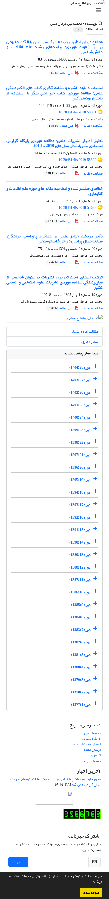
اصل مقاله (63, 72)
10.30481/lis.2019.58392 (77, 159)
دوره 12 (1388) (80, 567)
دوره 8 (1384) (81, 617)
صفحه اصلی (92, 732)
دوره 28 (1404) (80, 367)
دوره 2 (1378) (81, 692)
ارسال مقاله (92, 749)
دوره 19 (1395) (80, 480)
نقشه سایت (92, 760)
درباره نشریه (91, 738)
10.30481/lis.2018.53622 (77, 207)
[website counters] (82, 815)
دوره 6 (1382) (81, 642)
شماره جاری (89, 341)
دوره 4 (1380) (81, 667)
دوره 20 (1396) (80, 467)
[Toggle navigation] (56, 10)
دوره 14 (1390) (80, 542)
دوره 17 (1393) (80, 504)
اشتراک (18, 862)
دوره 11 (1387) (80, 579)
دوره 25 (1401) (80, 405)
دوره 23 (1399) (80, 430)
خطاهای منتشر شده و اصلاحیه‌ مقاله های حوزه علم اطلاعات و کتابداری (54, 190)
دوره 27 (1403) (80, 380)
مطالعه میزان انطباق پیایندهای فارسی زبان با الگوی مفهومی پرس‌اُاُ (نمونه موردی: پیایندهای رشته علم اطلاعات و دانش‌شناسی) (54, 47)
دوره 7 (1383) (81, 629)
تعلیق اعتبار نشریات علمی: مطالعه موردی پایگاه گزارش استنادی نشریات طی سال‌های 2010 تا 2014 (54, 143)
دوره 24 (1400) (80, 417)
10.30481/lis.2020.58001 (77, 112)
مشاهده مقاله (93, 72)
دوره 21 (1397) (80, 455)
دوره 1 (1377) (81, 704)
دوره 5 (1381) (81, 654)
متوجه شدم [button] (91, 892)
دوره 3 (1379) (81, 679)
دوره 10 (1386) (80, 592)
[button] (90, 882)
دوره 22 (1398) (80, 442)
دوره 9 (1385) (81, 604)
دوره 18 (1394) (80, 492)
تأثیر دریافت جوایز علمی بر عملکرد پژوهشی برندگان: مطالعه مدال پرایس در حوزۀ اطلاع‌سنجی (54, 238)
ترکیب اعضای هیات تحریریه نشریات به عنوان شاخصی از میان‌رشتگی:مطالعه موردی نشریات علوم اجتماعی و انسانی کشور (54, 282)
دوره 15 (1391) (80, 529)
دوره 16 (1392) (80, 517)
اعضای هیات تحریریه (86, 744)
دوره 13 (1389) (80, 554)
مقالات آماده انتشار (84, 331)
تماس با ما (94, 755)
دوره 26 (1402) (80, 392)
